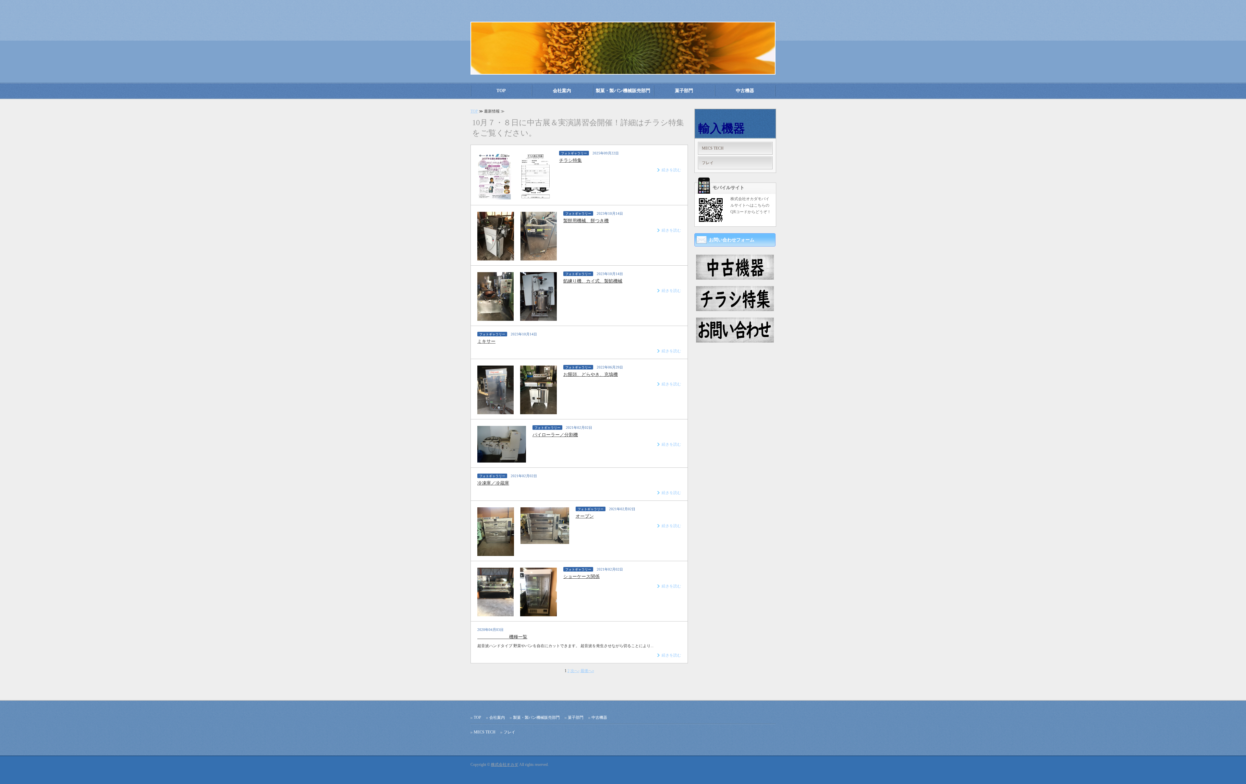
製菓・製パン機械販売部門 (623, 90)
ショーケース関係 (581, 576)
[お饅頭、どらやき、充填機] (495, 411)
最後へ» (587, 671)
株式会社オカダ (504, 764)
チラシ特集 (570, 160)
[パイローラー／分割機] (501, 460)
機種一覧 (502, 636)
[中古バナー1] (735, 277)
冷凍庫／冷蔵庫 (493, 483)
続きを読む (671, 170)
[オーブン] (495, 553)
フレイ (708, 163)
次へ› (575, 671)
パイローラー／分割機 (555, 434)
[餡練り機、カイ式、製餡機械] (495, 318)
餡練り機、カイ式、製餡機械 (592, 281)
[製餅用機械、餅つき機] (495, 258)
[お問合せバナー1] (735, 340)
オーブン (585, 516)
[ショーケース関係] (495, 613)
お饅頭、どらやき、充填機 (590, 374)
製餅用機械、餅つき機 (586, 220)
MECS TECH (713, 148)
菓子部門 (684, 90)
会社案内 (562, 90)
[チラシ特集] (494, 197)
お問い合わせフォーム (731, 239)
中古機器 (745, 90)
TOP (501, 90)
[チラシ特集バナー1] (735, 308)
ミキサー (486, 341)
